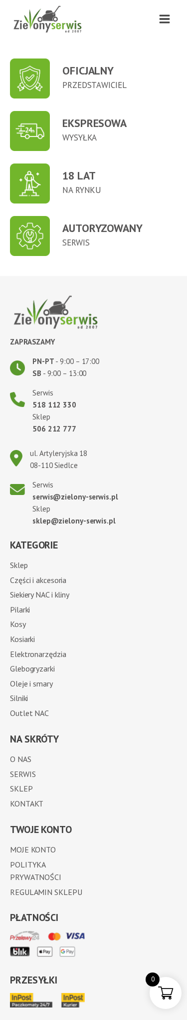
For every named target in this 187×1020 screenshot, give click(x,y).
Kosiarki (22, 639)
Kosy (18, 624)
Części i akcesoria (38, 580)
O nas (20, 759)
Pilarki (20, 609)
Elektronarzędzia (38, 654)
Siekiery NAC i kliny (39, 595)
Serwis (22, 774)
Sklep (19, 565)
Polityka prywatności (35, 871)
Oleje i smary (31, 683)
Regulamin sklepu (46, 892)
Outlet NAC (29, 713)
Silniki (19, 698)
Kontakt (26, 803)
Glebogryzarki (32, 669)
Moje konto (33, 849)
